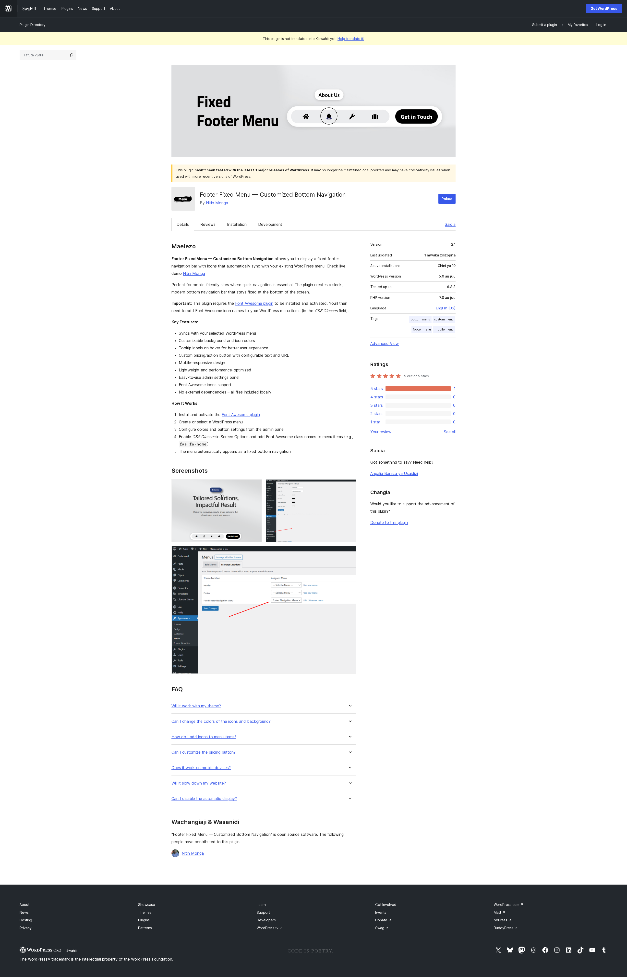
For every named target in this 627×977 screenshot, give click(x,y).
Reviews (208, 224)
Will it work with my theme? (196, 706)
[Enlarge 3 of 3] (349, 552)
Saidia (450, 224)
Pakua (447, 199)
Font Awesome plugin (254, 303)
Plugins (144, 920)
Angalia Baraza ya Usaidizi (394, 473)
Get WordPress (604, 8)
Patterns (145, 928)
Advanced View (384, 343)
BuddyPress (506, 928)
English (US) (446, 308)
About (24, 904)
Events (380, 912)
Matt (499, 912)
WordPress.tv (270, 928)
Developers (266, 920)
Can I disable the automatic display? (204, 798)
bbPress (502, 920)
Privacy (26, 928)
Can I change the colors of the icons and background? (221, 721)
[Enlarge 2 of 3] (349, 485)
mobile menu (444, 329)
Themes (144, 912)
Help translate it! (351, 39)
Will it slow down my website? (198, 783)
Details (183, 224)
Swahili (71, 950)
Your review (380, 431)
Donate (383, 920)
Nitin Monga (217, 202)
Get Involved (385, 904)
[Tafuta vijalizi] (71, 55)
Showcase (146, 904)
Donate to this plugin (389, 522)
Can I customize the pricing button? (203, 752)
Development (270, 224)
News (24, 912)
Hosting (26, 920)
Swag (381, 928)
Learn (261, 904)
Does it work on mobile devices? (201, 767)
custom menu (444, 319)
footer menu (422, 329)
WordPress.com (508, 904)
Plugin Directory (33, 25)
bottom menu (420, 319)
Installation (237, 224)
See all (450, 431)
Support (263, 912)
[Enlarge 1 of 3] (255, 485)
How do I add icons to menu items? (203, 737)
